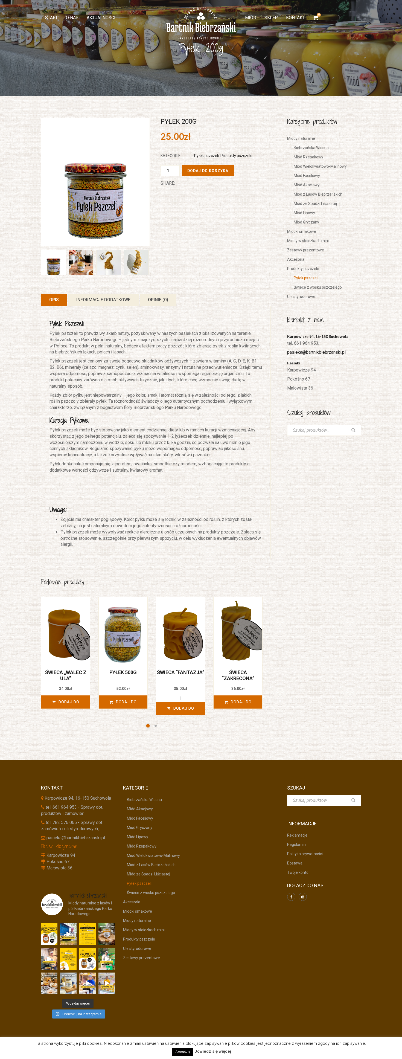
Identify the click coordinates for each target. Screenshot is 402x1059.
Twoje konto (297, 872)
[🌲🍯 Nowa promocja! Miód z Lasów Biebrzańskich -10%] (87, 959)
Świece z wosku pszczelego (316, 287)
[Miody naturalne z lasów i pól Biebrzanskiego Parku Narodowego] (201, 23)
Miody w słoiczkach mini (308, 241)
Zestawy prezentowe (305, 250)
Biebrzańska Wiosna (309, 148)
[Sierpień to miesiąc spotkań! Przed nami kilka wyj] (106, 983)
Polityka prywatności (305, 854)
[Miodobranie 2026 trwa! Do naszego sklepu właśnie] (49, 983)
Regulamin (296, 844)
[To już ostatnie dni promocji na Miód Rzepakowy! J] (68, 983)
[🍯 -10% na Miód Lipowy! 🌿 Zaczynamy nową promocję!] (49, 934)
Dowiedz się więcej (212, 1051)
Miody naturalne (301, 138)
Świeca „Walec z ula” (65, 675)
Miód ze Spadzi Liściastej (313, 203)
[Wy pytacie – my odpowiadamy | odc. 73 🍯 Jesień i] (49, 959)
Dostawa (294, 863)
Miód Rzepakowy (306, 157)
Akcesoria (295, 259)
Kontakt (295, 17)
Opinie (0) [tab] (158, 299)
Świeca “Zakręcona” (238, 675)
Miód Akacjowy (305, 185)
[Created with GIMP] (95, 182)
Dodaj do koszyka (207, 171)
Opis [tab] (54, 299)
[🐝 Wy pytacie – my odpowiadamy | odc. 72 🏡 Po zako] (106, 959)
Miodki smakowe (301, 231)
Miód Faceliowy (305, 175)
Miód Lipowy (302, 213)
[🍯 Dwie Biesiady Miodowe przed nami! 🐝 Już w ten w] (68, 959)
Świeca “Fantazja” (180, 672)
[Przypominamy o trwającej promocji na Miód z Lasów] (106, 934)
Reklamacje (297, 835)
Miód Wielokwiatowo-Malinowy (318, 166)
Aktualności (101, 17)
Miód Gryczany (304, 222)
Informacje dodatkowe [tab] (103, 299)
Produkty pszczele (236, 155)
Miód (250, 17)
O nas (72, 17)
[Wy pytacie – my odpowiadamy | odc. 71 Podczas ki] (87, 983)
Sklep (271, 17)
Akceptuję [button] (183, 1052)
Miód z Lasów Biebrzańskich (316, 194)
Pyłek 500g (123, 672)
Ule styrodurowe (301, 296)
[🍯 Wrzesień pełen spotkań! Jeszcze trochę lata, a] (87, 934)
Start (51, 17)
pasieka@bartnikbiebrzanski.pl (316, 352)
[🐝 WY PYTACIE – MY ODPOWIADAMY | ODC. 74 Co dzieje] (68, 934)
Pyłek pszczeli (204, 155)
